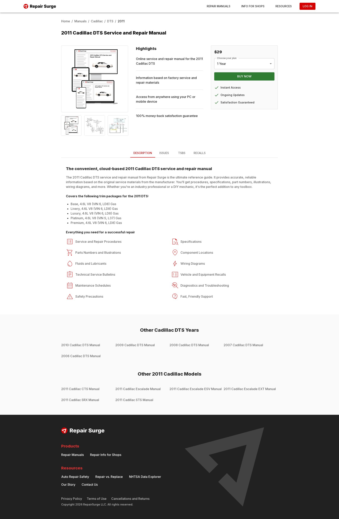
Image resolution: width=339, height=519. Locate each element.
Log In (307, 6)
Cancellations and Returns (130, 499)
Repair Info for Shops (105, 455)
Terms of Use (97, 499)
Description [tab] (142, 153)
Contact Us (90, 484)
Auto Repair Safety (75, 477)
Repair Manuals (218, 6)
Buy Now (244, 76)
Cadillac (97, 21)
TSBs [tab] (181, 153)
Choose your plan (227, 58)
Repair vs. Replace (109, 477)
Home (65, 21)
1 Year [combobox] (221, 64)
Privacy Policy (71, 499)
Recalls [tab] (200, 153)
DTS (110, 21)
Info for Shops (252, 6)
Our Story (68, 484)
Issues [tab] (164, 153)
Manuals (80, 21)
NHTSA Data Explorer (145, 477)
